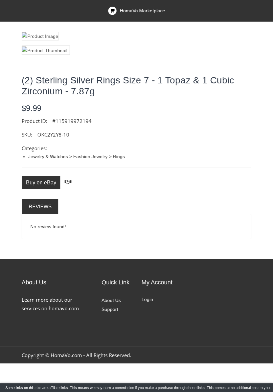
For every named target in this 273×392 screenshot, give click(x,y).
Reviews (40, 206)
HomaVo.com (66, 355)
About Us (111, 300)
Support (110, 309)
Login (147, 299)
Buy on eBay (41, 182)
